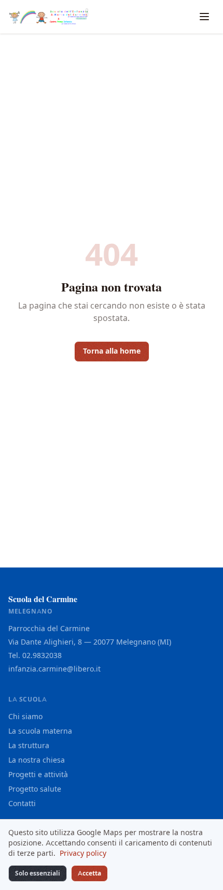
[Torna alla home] (48, 16)
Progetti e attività (38, 775)
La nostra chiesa (36, 760)
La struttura (28, 746)
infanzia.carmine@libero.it (54, 669)
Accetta (89, 873)
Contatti (22, 804)
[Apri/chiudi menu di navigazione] (204, 16)
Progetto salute (34, 789)
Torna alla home (112, 351)
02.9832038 (42, 656)
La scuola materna (40, 731)
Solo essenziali (37, 873)
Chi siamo (25, 717)
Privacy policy (83, 853)
